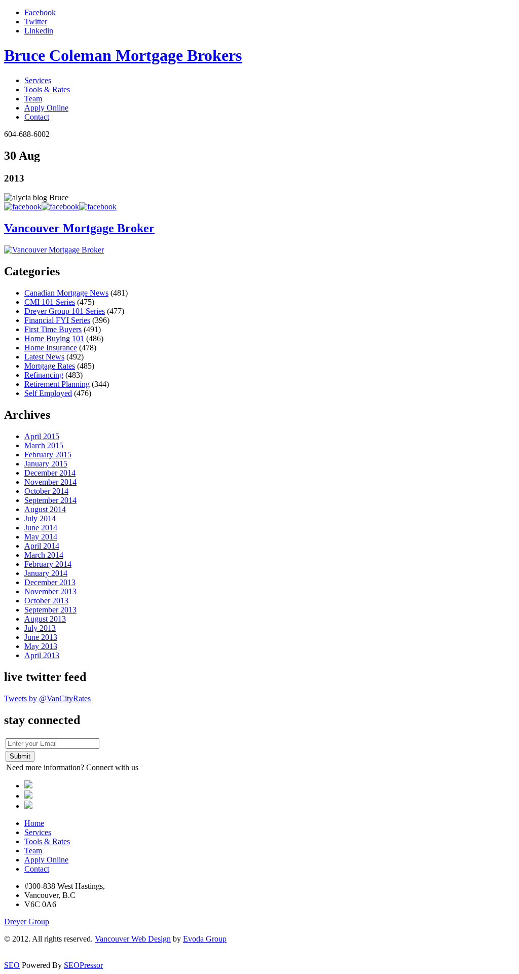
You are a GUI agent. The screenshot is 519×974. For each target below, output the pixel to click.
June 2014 (40, 527)
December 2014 (50, 472)
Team (33, 98)
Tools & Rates (47, 89)
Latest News (44, 356)
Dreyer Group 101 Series (64, 311)
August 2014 (45, 509)
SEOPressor (83, 965)
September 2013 (50, 609)
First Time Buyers (53, 329)
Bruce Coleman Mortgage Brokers (123, 55)
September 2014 (50, 500)
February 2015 (47, 454)
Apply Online (46, 107)
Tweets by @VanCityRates (47, 698)
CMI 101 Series (49, 302)
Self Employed (48, 393)
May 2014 (40, 536)
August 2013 (45, 619)
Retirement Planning (57, 384)
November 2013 (50, 591)
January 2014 (45, 573)
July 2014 (40, 518)
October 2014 (46, 491)
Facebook (40, 12)
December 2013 (50, 582)
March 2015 (43, 445)
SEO (12, 965)
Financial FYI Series (57, 320)
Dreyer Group (26, 921)
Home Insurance (50, 347)
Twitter (35, 21)
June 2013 (40, 637)
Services (37, 80)
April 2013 (41, 655)
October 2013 (46, 600)
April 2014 (41, 546)
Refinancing (43, 375)
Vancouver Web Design (133, 938)
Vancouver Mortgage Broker (79, 228)
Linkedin (38, 30)
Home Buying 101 (54, 338)
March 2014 (43, 555)
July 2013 (40, 628)
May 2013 (40, 646)
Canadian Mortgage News (66, 292)
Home (34, 823)
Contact (36, 117)
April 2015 (41, 436)
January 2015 (45, 463)
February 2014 (47, 564)
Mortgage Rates (49, 366)
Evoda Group (205, 938)
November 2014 (50, 482)
